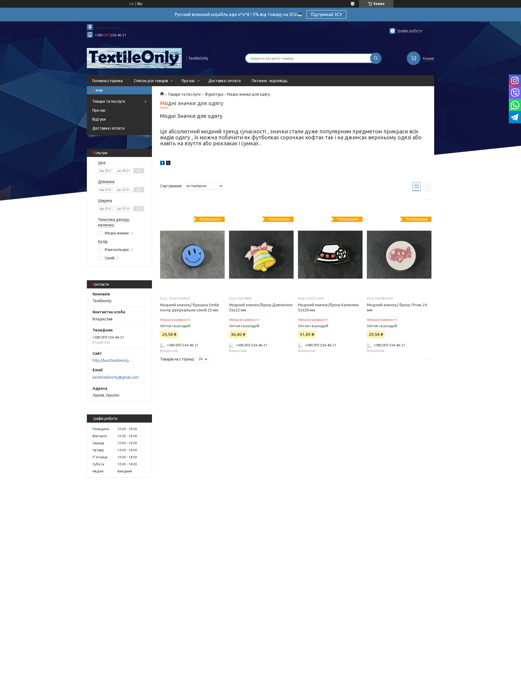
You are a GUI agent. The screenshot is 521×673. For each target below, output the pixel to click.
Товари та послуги (108, 101)
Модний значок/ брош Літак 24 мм (397, 307)
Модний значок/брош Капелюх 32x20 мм (328, 307)
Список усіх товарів (151, 81)
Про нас (188, 81)
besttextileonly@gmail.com (116, 377)
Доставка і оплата (224, 81)
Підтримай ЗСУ (326, 14)
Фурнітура (214, 94)
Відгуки (99, 119)
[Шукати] (376, 58)
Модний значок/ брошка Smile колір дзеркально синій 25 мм (189, 307)
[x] (168, 164)
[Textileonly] (134, 57)
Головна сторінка (107, 81)
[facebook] (162, 164)
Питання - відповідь (270, 81)
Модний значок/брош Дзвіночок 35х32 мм (261, 307)
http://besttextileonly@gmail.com (114, 360)
